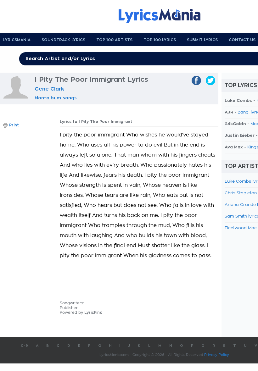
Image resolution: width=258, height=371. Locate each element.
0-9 (24, 345)
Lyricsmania (17, 40)
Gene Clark (49, 88)
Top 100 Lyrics (159, 40)
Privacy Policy (216, 355)
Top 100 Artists (114, 40)
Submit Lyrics (202, 40)
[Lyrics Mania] (164, 16)
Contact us (242, 40)
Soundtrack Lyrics (63, 40)
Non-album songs (56, 98)
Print (14, 125)
